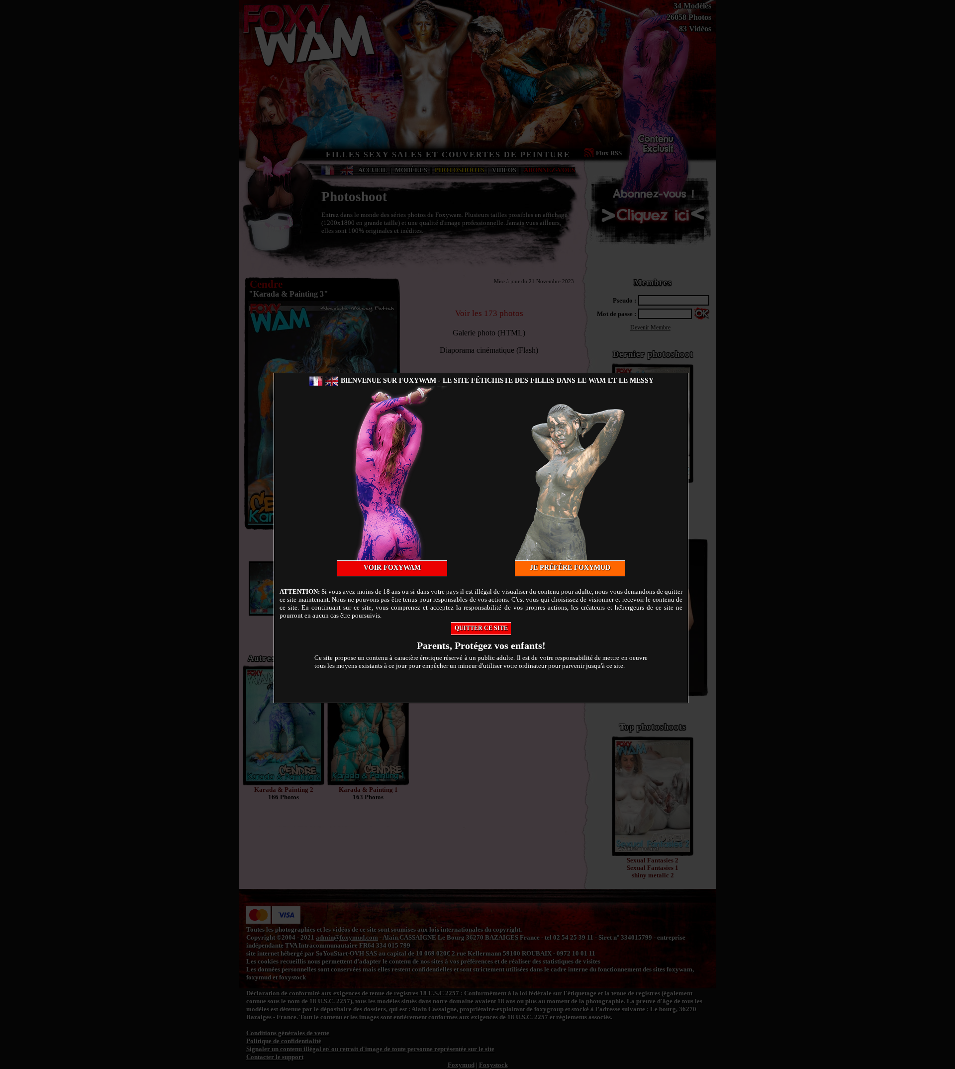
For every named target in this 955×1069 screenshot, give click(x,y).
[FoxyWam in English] (332, 380)
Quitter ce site (481, 628)
